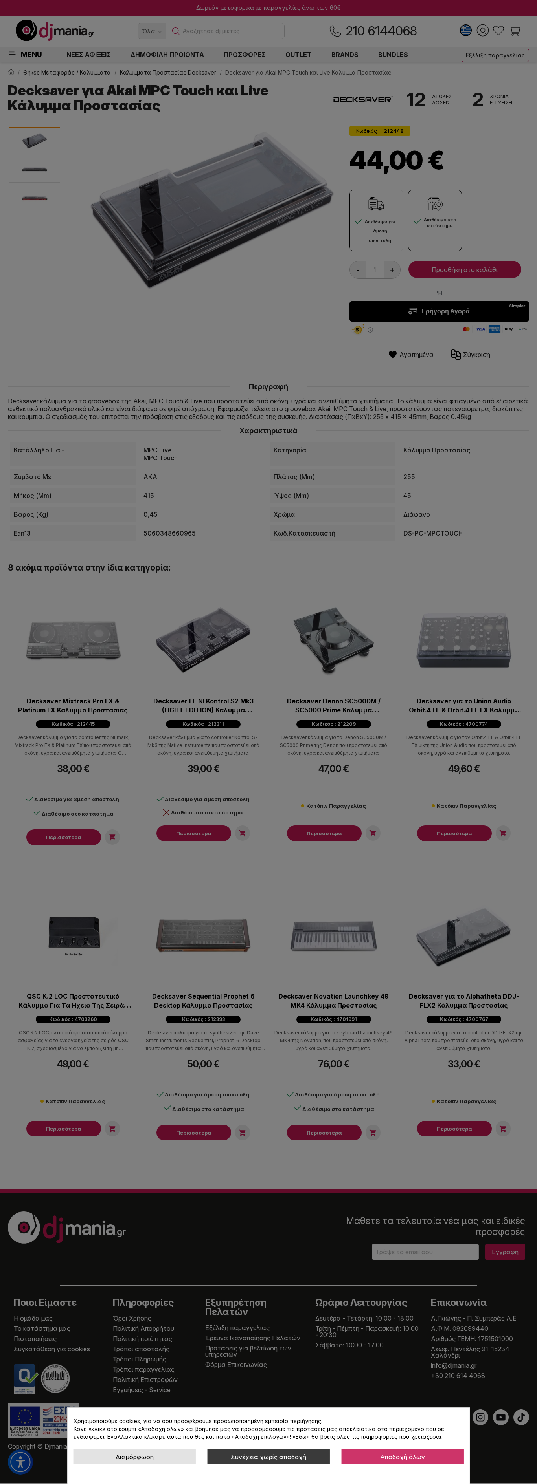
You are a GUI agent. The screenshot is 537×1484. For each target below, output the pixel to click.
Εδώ (301, 1436)
